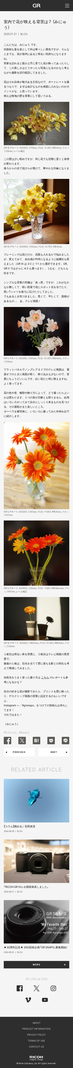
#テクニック (10, 732)
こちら (45, 677)
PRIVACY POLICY (36, 1035)
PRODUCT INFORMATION (36, 1029)
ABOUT (37, 1023)
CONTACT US (36, 1046)
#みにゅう (24, 732)
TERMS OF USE (36, 1041)
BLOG (24, 34)
